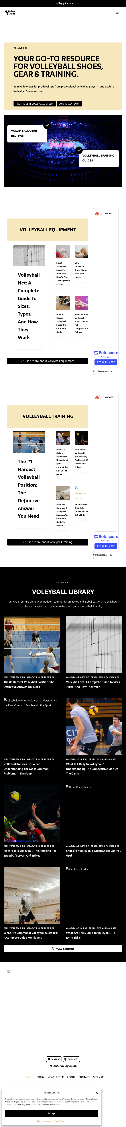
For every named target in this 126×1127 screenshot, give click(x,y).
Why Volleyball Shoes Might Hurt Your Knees (81, 270)
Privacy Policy (59, 1121)
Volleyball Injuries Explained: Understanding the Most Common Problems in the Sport (26, 769)
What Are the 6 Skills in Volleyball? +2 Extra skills (81, 510)
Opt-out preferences (44, 1121)
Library (39, 1077)
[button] (96, 1092)
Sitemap (98, 1077)
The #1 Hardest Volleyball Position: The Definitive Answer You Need (29, 684)
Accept (51, 1113)
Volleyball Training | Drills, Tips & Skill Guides (29, 677)
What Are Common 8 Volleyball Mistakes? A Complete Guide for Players (62, 515)
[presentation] (29, 255)
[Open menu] (118, 12)
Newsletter (55, 1077)
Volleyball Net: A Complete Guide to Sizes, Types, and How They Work (29, 306)
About (71, 1077)
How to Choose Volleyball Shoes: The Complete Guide (61, 323)
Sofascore (97, 374)
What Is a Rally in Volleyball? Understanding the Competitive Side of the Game (92, 769)
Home (27, 1077)
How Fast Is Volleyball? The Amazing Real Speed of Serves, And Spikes (81, 458)
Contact (84, 1077)
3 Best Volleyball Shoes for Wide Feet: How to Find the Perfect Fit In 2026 (63, 273)
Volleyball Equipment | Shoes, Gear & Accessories (92, 677)
